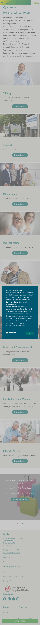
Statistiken (12, 333)
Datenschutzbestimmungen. (15, 326)
